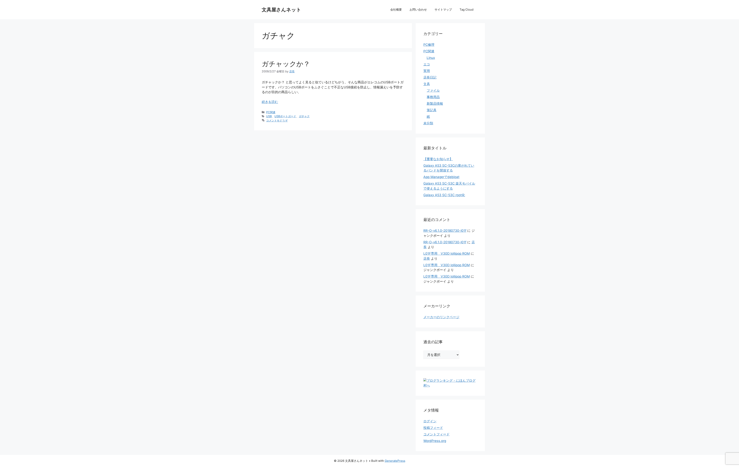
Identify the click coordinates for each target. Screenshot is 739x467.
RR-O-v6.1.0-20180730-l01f (444, 231)
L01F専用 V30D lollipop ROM (446, 253)
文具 (426, 84)
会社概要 (396, 9)
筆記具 (431, 110)
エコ (426, 64)
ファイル (433, 90)
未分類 (428, 123)
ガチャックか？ (286, 64)
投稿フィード (433, 428)
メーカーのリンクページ (441, 317)
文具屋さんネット (281, 10)
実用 (426, 71)
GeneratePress (395, 461)
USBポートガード (285, 116)
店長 (426, 258)
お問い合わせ (418, 9)
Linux (431, 58)
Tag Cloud (466, 9)
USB (269, 116)
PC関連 (270, 112)
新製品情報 (435, 103)
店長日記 (429, 77)
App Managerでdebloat (441, 177)
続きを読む (270, 102)
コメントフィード (436, 434)
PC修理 (428, 45)
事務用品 (433, 97)
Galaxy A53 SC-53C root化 (444, 195)
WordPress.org (434, 441)
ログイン (429, 421)
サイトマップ (443, 9)
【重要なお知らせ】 (438, 159)
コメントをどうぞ (277, 120)
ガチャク (304, 116)
